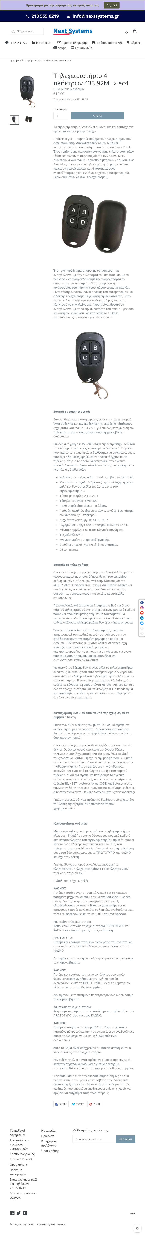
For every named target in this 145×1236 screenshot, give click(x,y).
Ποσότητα (60, 109)
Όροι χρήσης (19, 1165)
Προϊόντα (47, 1136)
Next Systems (25, 1224)
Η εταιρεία (48, 1131)
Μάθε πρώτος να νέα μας (90, 1130)
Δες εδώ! (112, 5)
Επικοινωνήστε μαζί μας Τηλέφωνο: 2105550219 (23, 1184)
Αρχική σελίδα (17, 60)
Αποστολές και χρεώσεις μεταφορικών (19, 1144)
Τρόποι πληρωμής (22, 1154)
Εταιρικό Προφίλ (21, 1159)
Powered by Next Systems (51, 1224)
